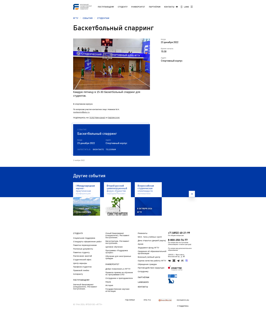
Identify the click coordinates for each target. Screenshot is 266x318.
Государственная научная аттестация (117, 290)
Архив (140, 244)
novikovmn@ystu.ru (81, 112)
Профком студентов (82, 267)
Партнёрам (154, 7)
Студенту (123, 7)
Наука (108, 282)
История (109, 285)
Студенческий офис (82, 260)
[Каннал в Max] (186, 260)
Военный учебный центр (149, 257)
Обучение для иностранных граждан (118, 257)
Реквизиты (142, 233)
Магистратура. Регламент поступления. (117, 242)
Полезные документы (83, 249)
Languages (143, 282)
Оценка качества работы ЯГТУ (152, 261)
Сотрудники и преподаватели (119, 278)
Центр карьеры (80, 263)
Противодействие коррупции (151, 268)
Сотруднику (143, 271)
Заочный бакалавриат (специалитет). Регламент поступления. (85, 287)
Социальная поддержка (84, 238)
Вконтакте (98, 149)
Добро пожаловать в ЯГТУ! (118, 269)
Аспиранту (78, 274)
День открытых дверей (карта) (152, 241)
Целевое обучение (114, 247)
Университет (138, 7)
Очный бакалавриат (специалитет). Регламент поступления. (117, 235)
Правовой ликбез (81, 270)
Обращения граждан (147, 264)
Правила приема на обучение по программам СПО (119, 273)
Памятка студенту (81, 252)
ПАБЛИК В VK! (114, 117)
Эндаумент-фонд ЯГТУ (148, 248)
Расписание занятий (82, 256)
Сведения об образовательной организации (152, 252)
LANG (186, 7)
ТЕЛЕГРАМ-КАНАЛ (97, 117)
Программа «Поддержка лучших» (116, 251)
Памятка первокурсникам (85, 245)
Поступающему (106, 7)
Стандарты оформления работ (87, 242)
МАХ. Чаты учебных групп (150, 237)
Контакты (169, 7)
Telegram (111, 149)
